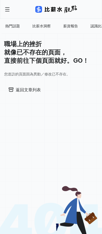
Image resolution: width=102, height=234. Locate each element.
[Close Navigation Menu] (7, 9)
